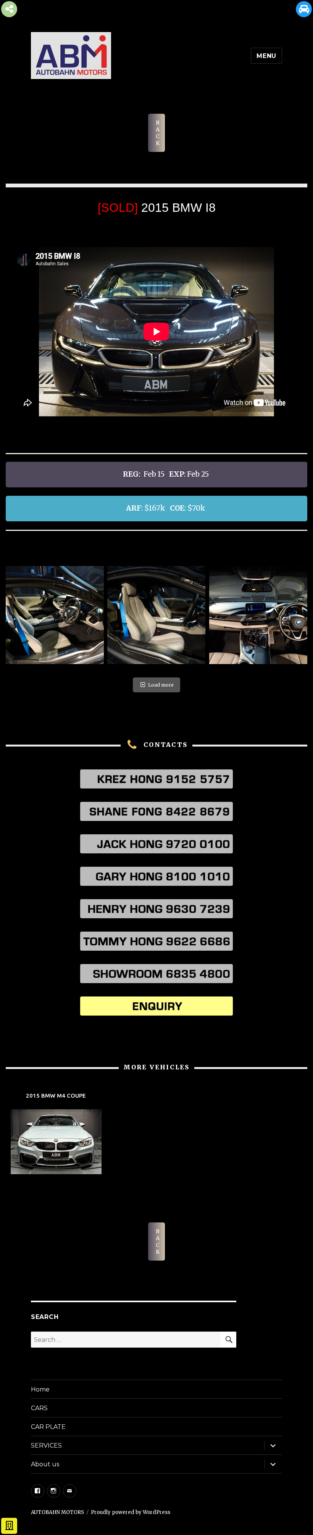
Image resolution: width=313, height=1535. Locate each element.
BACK (158, 133)
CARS (39, 1408)
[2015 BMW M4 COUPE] (56, 1134)
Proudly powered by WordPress (130, 1512)
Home (40, 1389)
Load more (161, 685)
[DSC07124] (156, 615)
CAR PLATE (48, 1426)
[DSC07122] (55, 615)
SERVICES (46, 1445)
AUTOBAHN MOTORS (57, 1512)
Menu (266, 56)
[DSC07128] (258, 615)
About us (45, 1464)
